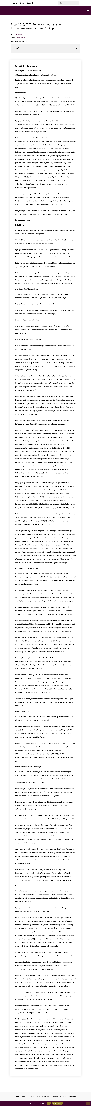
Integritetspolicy (57, 1103)
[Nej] (88, 1103)
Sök (77, 3)
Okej (48, 1103)
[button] (87, 10)
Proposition (18, 34)
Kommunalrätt (20, 38)
